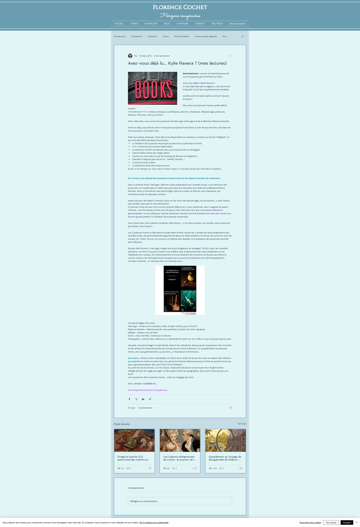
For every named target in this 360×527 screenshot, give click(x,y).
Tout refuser (331, 522)
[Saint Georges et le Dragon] (134, 440)
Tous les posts (120, 36)
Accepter (347, 522)
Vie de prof (152, 36)
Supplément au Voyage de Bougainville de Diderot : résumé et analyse (225, 458)
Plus (224, 36)
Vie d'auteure (136, 36)
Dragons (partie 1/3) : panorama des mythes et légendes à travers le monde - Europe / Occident (133, 458)
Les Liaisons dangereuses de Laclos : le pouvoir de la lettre (179, 458)
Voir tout (242, 423)
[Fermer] (356, 522)
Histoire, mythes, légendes (206, 36)
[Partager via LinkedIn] (143, 399)
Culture (165, 36)
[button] (237, 23)
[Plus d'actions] (230, 55)
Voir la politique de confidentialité (153, 522)
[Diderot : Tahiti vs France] (225, 440)
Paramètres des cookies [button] (310, 522)
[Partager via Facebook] (129, 399)
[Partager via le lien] (150, 399)
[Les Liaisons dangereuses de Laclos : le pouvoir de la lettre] (180, 440)
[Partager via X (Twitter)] (136, 399)
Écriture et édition (181, 36)
